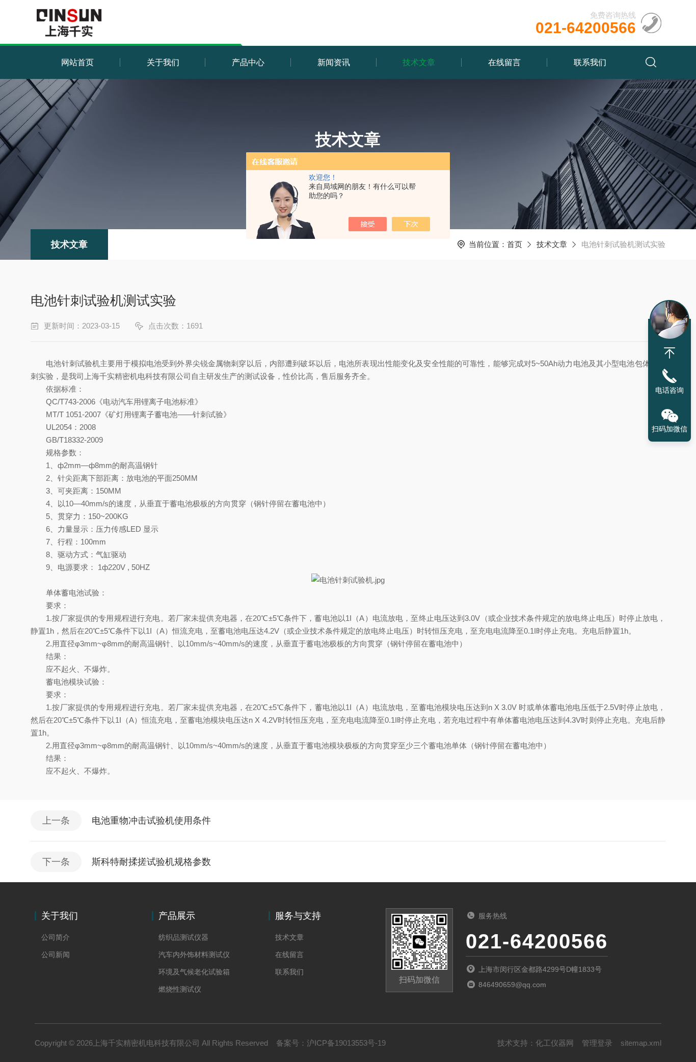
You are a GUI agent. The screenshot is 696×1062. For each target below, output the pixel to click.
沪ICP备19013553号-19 (346, 1043)
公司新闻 (55, 954)
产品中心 (248, 62)
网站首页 (77, 62)
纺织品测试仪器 (183, 937)
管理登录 (597, 1043)
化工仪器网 (555, 1043)
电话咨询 (669, 390)
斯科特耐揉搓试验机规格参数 (151, 862)
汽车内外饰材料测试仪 (194, 954)
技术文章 (419, 62)
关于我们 (163, 62)
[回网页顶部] (669, 353)
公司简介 (55, 937)
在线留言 (504, 62)
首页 (514, 244)
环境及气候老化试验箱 (194, 972)
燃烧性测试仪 (179, 989)
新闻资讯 (333, 62)
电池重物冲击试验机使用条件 (151, 820)
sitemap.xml (641, 1043)
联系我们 (590, 62)
